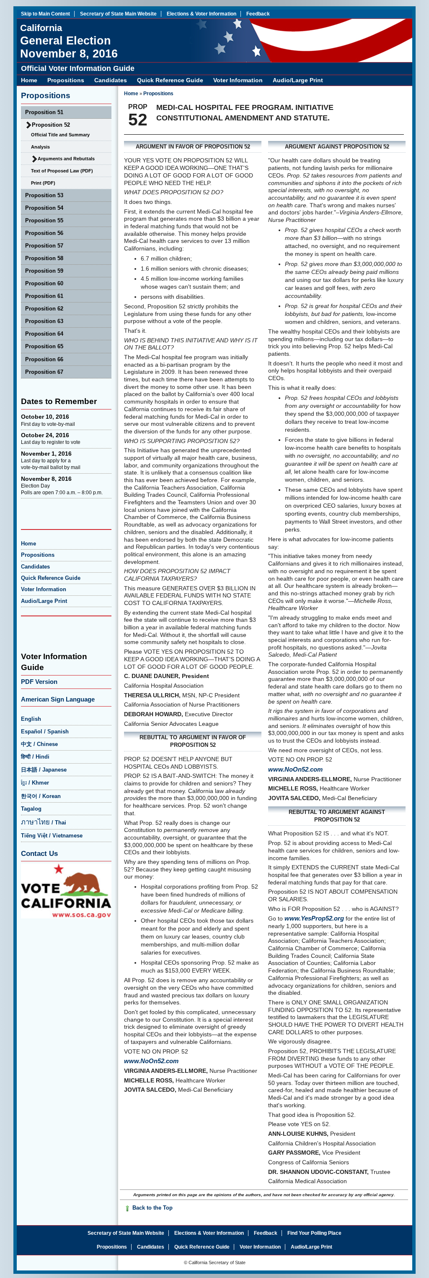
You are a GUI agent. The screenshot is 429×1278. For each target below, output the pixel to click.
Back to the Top (152, 1208)
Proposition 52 (51, 125)
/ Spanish (45, 731)
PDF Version (39, 681)
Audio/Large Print (298, 80)
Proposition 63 (44, 321)
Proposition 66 (44, 359)
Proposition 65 (44, 346)
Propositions (65, 80)
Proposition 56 (44, 233)
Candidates (110, 80)
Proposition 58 (44, 258)
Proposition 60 (44, 283)
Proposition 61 (44, 296)
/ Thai (43, 822)
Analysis (40, 146)
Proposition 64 (44, 334)
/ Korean (41, 796)
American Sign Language (58, 699)
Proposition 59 (44, 271)
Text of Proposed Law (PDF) (62, 170)
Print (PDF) (43, 182)
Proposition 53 (44, 195)
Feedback (258, 14)
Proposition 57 (44, 246)
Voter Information (238, 80)
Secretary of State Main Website (118, 14)
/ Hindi (35, 757)
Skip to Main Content (45, 14)
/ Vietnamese (52, 835)
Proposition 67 (44, 372)
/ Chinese (39, 744)
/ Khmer (35, 783)
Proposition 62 (44, 308)
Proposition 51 (44, 112)
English (31, 719)
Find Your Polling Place (314, 1233)
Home (29, 80)
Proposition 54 (44, 208)
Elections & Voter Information (201, 14)
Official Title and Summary (60, 134)
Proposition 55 (44, 220)
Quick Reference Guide (170, 80)
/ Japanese (44, 770)
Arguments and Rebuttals (66, 158)
